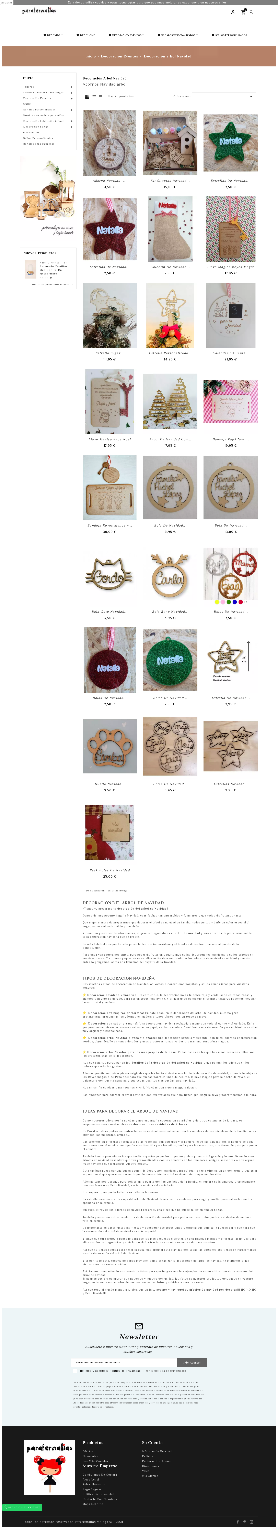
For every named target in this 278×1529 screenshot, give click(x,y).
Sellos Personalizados (38, 138)
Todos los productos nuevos (52, 284)
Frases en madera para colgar (43, 92)
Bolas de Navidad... (231, 612)
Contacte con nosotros (100, 1499)
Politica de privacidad (98, 1494)
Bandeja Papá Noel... (230, 439)
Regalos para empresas (39, 143)
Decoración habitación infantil (44, 120)
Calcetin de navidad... (170, 267)
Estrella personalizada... (170, 353)
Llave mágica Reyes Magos (231, 267)
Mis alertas (150, 1475)
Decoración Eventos (37, 98)
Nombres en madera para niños (44, 115)
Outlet (27, 103)
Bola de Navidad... (170, 525)
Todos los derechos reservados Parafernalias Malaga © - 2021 (73, 1522)
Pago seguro (92, 1489)
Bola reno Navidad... (170, 612)
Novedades (90, 1456)
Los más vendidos (95, 1461)
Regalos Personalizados (39, 109)
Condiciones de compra (100, 1474)
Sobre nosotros (94, 1484)
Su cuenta (152, 1442)
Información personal (157, 1451)
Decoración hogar (35, 126)
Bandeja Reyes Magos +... (109, 525)
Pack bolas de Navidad (110, 870)
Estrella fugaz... (109, 353)
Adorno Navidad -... (110, 181)
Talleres (28, 86)
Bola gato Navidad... (110, 612)
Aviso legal (91, 1479)
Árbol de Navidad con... (170, 439)
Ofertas (88, 1451)
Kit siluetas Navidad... (170, 181)
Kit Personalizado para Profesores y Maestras (53, 266)
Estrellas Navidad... (231, 784)
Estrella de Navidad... (231, 698)
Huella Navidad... (110, 784)
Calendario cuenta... (230, 353)
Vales (146, 1471)
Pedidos (147, 1456)
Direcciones (150, 1466)
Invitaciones (31, 132)
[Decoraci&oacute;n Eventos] (48, 198)
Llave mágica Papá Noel (110, 439)
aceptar (6, 2)
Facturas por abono (156, 1461)
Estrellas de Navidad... (231, 181)
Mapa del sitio (93, 1504)
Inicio (28, 78)
